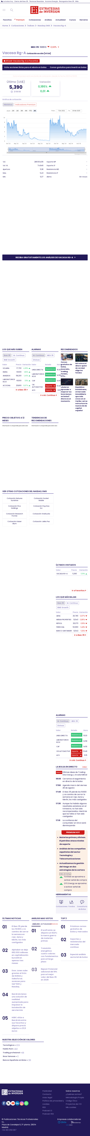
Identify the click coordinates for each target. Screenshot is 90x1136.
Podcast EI (47, 1110)
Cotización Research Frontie (14, 515)
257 (10, 1049)
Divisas (36, 360)
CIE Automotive (37, 385)
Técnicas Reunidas (36, 1)
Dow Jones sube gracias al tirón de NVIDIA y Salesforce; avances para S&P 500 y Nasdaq (20, 978)
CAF (33, 381)
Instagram (22, 1103)
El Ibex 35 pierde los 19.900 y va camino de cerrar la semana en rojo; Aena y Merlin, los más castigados (75, 796)
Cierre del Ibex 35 (21, 1)
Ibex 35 (7, 355)
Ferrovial (60, 627)
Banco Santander (64, 631)
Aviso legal (47, 1097)
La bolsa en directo (66, 766)
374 (11, 1045)
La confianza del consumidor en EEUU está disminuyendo (74, 823)
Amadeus (6, 376)
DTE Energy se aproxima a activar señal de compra (75, 887)
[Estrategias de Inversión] (12, 1092)
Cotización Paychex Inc (41, 507)
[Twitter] (8, 1103)
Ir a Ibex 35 (21, 389)
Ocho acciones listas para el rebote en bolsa (25, 67)
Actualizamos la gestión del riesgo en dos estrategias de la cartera (72, 866)
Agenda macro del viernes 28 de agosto (75, 786)
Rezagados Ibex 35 (66, 1)
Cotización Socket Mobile (41, 499)
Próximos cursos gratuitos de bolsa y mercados (79, 929)
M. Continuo (18, 355)
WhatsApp (26, 1103)
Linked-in (17, 1103)
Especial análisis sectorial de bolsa (79, 955)
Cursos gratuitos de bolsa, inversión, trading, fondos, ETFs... (66, 369)
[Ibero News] (69, 1125)
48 (13, 1052)
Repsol (59, 623)
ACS (33, 390)
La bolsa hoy (8, 1)
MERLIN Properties (63, 619)
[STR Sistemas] (76, 1122)
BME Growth (9, 360)
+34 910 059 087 (9, 1130)
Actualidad (45, 924)
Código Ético (71, 1100)
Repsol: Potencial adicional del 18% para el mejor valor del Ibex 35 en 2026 (49, 974)
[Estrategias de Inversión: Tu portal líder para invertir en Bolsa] (45, 10)
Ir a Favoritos (78, 590)
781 (17, 1060)
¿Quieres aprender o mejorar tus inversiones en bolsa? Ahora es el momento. (66, 394)
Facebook (4, 1103)
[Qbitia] (62, 1122)
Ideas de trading (65, 874)
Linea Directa (37, 370)
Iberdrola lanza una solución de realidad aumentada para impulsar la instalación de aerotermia (20, 1002)
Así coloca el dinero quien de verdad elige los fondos (81, 368)
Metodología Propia (75, 1097)
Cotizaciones (62, 906)
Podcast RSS (48, 1114)
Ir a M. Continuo (47, 395)
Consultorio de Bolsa (82, 907)
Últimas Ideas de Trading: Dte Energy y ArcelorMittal (75, 773)
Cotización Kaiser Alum (15, 522)
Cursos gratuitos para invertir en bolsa (68, 67)
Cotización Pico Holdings (14, 507)
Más (77, 1)
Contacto (46, 1094)
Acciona (6, 385)
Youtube (13, 1103)
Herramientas (63, 894)
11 (11, 1056)
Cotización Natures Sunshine (14, 499)
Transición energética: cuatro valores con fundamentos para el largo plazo (49, 955)
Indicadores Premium (25, 104)
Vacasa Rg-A (62, 573)
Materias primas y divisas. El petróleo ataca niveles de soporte (72, 840)
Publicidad (47, 1091)
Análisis (36, 924)
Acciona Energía (51, 1)
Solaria (6, 368)
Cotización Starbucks (41, 514)
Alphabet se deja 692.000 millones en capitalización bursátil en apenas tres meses (20, 956)
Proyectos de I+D (74, 1104)
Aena (58, 616)
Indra (5, 372)
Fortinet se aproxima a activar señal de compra (75, 878)
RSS (44, 1107)
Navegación (4, 10)
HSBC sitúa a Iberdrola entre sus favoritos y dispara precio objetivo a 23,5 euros (19, 1024)
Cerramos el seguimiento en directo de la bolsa (74, 780)
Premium (54, 924)
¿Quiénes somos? (74, 1094)
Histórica (8, 104)
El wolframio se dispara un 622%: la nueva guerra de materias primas (49, 935)
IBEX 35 (50, 355)
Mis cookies (71, 1107)
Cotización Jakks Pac (41, 521)
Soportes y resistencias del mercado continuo (77, 943)
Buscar (12, 10)
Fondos (71, 906)
